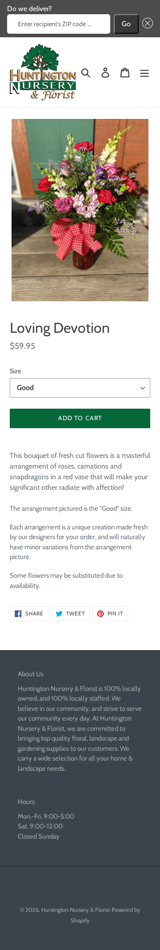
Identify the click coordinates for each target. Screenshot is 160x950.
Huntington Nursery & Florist (75, 909)
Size (15, 371)
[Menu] (144, 72)
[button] (146, 24)
